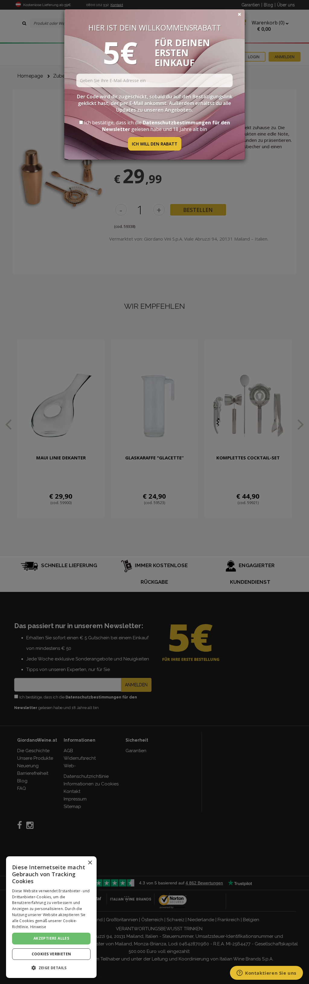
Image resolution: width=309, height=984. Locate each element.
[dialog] (51, 917)
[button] (51, 968)
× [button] (90, 863)
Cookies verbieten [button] (51, 954)
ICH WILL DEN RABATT (154, 144)
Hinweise (38, 926)
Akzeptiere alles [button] (51, 938)
